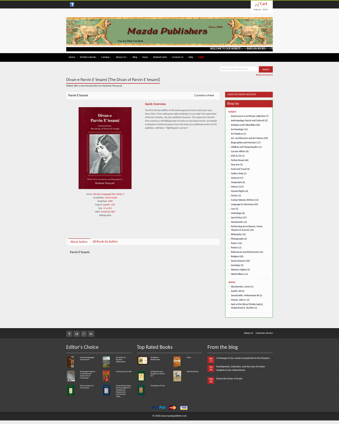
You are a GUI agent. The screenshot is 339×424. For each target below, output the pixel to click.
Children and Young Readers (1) (246, 147)
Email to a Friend (205, 95)
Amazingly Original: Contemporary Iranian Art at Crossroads (87, 375)
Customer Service (264, 333)
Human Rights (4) (239, 191)
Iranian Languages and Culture (87, 359)
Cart (263, 4)
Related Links (160, 57)
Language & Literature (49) (244, 204)
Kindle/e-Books (88, 57)
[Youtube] (76, 334)
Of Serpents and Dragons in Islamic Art (158, 374)
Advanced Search (264, 75)
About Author (79, 242)
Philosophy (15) (238, 234)
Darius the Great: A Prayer (229, 378)
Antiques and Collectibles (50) (245, 125)
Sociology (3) (237, 265)
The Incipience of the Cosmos (86, 387)
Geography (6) (238, 182)
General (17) (237, 178)
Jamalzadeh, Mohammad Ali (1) (246, 295)
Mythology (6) (238, 213)
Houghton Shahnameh (155, 359)
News (145, 57)
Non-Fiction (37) (239, 217)
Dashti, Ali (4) (237, 291)
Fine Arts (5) (237, 164)
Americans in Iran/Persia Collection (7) (250, 116)
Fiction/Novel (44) (239, 160)
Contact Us (177, 57)
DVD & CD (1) (237, 156)
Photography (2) (239, 239)
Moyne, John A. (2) (240, 300)
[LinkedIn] (91, 334)
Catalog (105, 57)
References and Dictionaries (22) (247, 252)
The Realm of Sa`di (158, 386)
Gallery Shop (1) (238, 173)
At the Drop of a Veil (124, 372)
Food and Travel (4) (240, 169)
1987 (110, 201)
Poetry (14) (236, 243)
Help (190, 57)
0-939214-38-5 (108, 212)
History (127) (237, 187)
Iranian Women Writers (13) (244, 200)
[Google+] (84, 334)
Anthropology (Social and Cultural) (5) (249, 120)
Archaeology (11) (239, 129)
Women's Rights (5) (240, 269)
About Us (121, 57)
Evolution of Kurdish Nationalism (121, 360)
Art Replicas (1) (238, 134)
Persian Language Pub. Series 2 (108, 194)
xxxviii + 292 (109, 205)
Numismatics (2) (239, 222)
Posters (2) (236, 247)
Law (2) (234, 209)
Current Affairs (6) (240, 151)
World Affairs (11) (239, 274)
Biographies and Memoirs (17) (246, 142)
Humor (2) (236, 195)
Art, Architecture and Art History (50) (249, 138)
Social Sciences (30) (240, 261)
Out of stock (111, 197)
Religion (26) (237, 256)
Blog (135, 57)
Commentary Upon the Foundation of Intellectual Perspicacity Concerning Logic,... (123, 391)
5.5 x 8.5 (107, 208)
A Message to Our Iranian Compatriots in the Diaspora (243, 358)
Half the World (192, 372)
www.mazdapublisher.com (173, 416)
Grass (189, 358)
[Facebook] (69, 334)
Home (72, 57)
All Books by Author (105, 241)
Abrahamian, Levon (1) (242, 286)
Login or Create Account (242, 94)
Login (201, 57)
